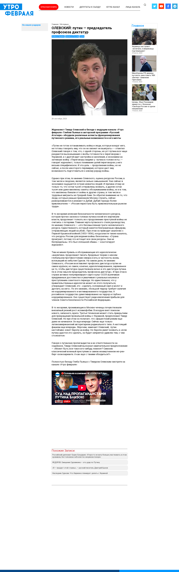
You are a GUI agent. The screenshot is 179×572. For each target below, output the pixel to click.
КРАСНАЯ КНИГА (49, 7)
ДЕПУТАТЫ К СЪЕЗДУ (90, 7)
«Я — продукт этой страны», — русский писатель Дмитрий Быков (80, 468)
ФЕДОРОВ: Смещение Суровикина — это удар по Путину (76, 462)
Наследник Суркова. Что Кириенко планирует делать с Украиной (80, 473)
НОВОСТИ (69, 7)
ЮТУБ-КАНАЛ (113, 7)
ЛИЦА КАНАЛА (133, 7)
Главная (55, 24)
